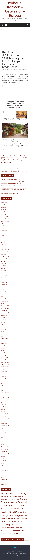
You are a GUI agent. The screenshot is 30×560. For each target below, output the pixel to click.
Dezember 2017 (5, 446)
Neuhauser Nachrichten (10, 518)
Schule (16, 524)
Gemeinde (19, 69)
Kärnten (13, 511)
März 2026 (3, 214)
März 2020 (3, 383)
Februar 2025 (4, 244)
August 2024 (4, 258)
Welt (2, 534)
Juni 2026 (3, 207)
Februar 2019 (4, 414)
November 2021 (5, 336)
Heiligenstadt (10, 505)
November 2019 (5, 392)
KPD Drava (14, 509)
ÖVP (20, 534)
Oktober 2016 (4, 479)
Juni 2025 (3, 235)
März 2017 (3, 468)
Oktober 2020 (4, 367)
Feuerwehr (12, 502)
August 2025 (4, 230)
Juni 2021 (3, 348)
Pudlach (11, 521)
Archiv (3, 494)
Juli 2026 (3, 204)
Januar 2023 (4, 303)
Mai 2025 (3, 237)
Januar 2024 (4, 275)
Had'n (3, 505)
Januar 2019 (4, 416)
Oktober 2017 (4, 451)
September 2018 (5, 425)
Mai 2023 (3, 294)
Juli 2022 (3, 317)
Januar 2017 (4, 472)
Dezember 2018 (5, 418)
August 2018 (4, 428)
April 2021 (3, 352)
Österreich (13, 533)
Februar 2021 (4, 357)
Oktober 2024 (4, 254)
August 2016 (4, 484)
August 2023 (4, 287)
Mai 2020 (3, 378)
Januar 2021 (4, 360)
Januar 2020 (4, 388)
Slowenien (16, 530)
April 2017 (3, 465)
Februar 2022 (4, 329)
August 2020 (4, 371)
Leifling (4, 515)
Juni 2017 (3, 461)
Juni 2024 (3, 263)
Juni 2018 (3, 432)
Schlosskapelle (7, 524)
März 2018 (3, 439)
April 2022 (3, 324)
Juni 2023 (3, 291)
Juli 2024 (3, 261)
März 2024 (3, 270)
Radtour (19, 521)
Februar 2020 (4, 385)
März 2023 (3, 298)
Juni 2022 (3, 320)
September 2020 (5, 369)
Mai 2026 (3, 209)
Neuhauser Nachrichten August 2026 (10, 179)
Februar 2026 (4, 216)
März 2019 (3, 411)
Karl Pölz (13, 69)
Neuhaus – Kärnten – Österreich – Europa (15, 9)
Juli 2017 (3, 458)
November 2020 (5, 364)
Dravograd (24, 499)
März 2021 (3, 355)
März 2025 (3, 242)
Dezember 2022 (5, 305)
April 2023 (3, 296)
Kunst (3, 512)
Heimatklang (20, 505)
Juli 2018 (3, 430)
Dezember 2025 (5, 221)
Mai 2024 (3, 266)
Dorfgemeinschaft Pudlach (14, 499)
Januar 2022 (4, 331)
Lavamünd (21, 512)
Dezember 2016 (5, 475)
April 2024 (3, 268)
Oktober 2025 (4, 226)
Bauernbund (15, 494)
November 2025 (5, 223)
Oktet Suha (24, 518)
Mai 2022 (3, 322)
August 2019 (4, 399)
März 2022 (3, 327)
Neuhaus (24, 69)
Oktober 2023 (4, 282)
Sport (23, 530)
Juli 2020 (3, 374)
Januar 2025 (4, 247)
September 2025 (5, 228)
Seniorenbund (16, 528)
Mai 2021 (3, 350)
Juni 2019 (3, 404)
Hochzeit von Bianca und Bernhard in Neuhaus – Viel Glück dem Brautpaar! (14, 170)
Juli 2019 (3, 402)
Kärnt (7, 512)
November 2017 (5, 449)
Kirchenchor (6, 508)
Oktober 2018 (4, 423)
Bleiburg (22, 493)
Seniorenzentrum (6, 531)
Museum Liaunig (13, 516)
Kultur (21, 508)
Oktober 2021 (4, 338)
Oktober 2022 (4, 310)
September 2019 (5, 397)
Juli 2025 (3, 233)
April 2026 (3, 212)
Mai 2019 (3, 407)
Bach (8, 493)
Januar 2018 (4, 444)
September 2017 (5, 454)
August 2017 (4, 456)
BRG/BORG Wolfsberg (9, 496)
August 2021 (4, 343)
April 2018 (3, 437)
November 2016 (5, 477)
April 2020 (3, 381)
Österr (6, 534)
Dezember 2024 (5, 249)
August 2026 (4, 202)
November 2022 (5, 308)
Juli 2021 (3, 345)
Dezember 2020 (5, 362)
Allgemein (5, 49)
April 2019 (3, 409)
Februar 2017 (4, 470)
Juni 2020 (3, 376)
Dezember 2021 (5, 334)
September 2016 (5, 482)
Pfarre (3, 71)
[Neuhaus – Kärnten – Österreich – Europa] (2, 25)
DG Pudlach (22, 496)
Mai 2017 (3, 463)
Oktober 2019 (4, 395)
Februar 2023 (4, 301)
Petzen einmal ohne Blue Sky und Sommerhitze (13, 185)
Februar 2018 (4, 442)
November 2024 (5, 251)
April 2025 (3, 240)
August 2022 (4, 315)
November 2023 (5, 280)
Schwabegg (6, 527)
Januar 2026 (4, 219)
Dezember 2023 (5, 277)
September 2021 (5, 341)
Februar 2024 (4, 273)
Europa (4, 502)
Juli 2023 (3, 289)
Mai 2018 (3, 435)
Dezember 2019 (5, 390)
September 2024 (5, 256)
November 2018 (5, 421)
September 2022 (5, 313)
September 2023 (5, 284)
